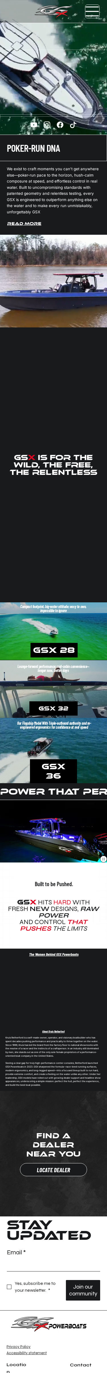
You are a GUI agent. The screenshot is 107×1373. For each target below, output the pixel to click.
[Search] (44, 12)
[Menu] (92, 11)
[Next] (100, 831)
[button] (97, 653)
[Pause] (103, 859)
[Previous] (6, 831)
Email (16, 1252)
